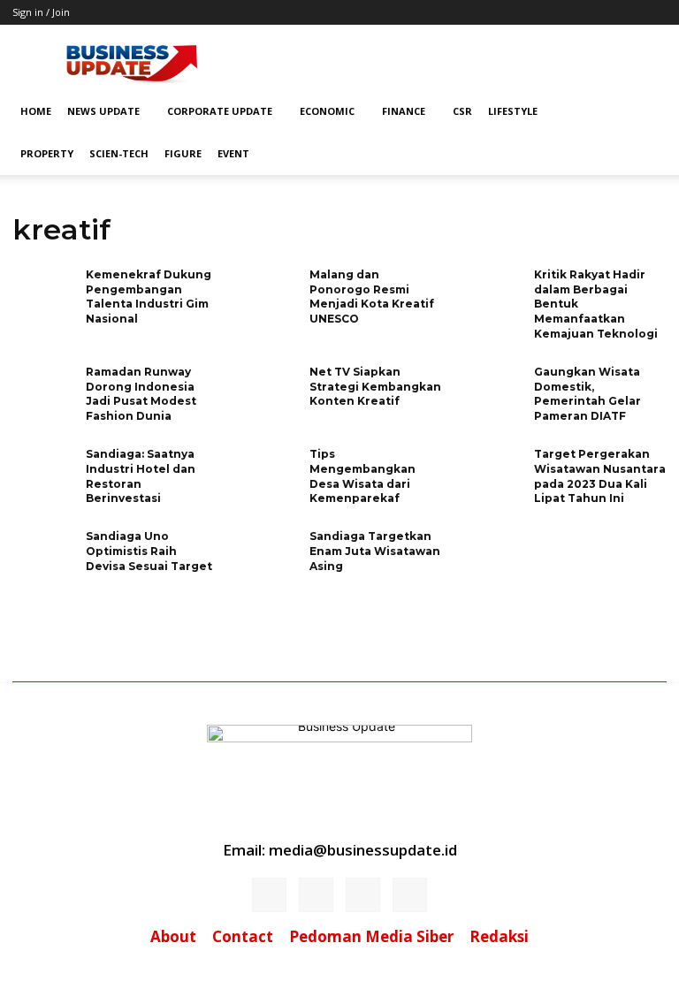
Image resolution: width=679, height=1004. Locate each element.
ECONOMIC (327, 111)
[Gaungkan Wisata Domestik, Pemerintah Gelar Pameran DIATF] (492, 393)
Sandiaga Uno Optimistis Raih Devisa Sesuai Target (149, 551)
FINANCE (403, 111)
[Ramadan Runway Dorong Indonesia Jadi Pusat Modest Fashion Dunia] (43, 393)
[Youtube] (410, 895)
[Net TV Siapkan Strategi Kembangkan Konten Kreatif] (267, 393)
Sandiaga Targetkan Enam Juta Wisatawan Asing (374, 551)
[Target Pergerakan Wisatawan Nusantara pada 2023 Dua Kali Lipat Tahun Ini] (492, 475)
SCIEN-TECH (119, 153)
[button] (645, 111)
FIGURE (183, 153)
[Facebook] (269, 895)
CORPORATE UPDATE (219, 111)
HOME (35, 111)
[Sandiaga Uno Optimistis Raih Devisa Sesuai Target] (43, 557)
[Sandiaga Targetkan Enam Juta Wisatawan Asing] (267, 557)
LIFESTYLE (513, 111)
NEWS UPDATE (103, 111)
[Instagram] (316, 895)
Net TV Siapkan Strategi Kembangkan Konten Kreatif (375, 386)
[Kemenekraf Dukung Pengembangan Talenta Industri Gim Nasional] (43, 295)
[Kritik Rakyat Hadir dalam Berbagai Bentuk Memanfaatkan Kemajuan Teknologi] (492, 295)
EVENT (233, 153)
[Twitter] (363, 895)
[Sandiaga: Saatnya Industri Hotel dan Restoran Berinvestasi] (43, 475)
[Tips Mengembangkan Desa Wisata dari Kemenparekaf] (267, 475)
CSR (462, 111)
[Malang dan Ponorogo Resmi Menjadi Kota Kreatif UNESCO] (267, 295)
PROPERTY (46, 153)
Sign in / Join (41, 12)
